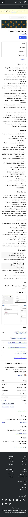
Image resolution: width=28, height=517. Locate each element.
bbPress (23, 487)
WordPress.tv (22, 477)
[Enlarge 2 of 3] (11, 297)
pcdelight (24, 34)
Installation (22, 51)
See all (3, 422)
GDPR (3, 403)
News (25, 459)
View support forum (21, 433)
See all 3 (3, 400)
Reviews (22, 47)
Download (23, 38)
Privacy (24, 464)
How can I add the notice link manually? (21, 352)
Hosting (24, 461)
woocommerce (5, 406)
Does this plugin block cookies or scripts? (20, 332)
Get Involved (9, 469)
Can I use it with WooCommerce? (17, 347)
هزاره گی (20, 496)
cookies (7, 403)
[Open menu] (2, 2)
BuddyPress (22, 490)
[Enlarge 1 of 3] (24, 297)
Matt (24, 484)
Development (21, 55)
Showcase (10, 456)
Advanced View (22, 411)
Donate (10, 474)
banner (12, 403)
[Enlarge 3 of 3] (24, 307)
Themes (11, 459)
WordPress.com (21, 482)
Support (23, 59)
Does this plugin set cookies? (18, 338)
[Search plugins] (10, 17)
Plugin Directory (23, 6)
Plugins (11, 461)
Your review (23, 422)
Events (11, 471)
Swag (11, 477)
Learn (25, 469)
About (25, 456)
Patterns (11, 464)
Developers (23, 474)
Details (23, 43)
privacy (11, 406)
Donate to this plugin (21, 447)
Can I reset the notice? (20, 358)
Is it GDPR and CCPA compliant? (17, 343)
